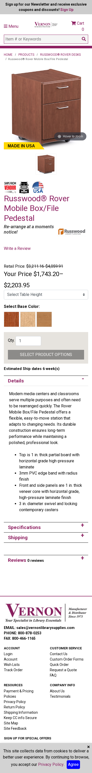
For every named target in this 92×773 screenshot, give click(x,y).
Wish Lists (12, 665)
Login (8, 654)
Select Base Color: (22, 306)
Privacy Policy (15, 702)
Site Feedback (15, 728)
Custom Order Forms (67, 659)
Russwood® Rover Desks (60, 54)
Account (10, 659)
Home (8, 54)
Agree (73, 764)
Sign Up (66, 10)
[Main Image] (46, 164)
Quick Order (59, 665)
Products (26, 54)
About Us (57, 691)
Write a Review (17, 248)
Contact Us (58, 654)
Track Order (13, 670)
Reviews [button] (26, 560)
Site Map (11, 723)
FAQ (53, 675)
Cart (80, 26)
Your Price (18, 274)
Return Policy (14, 707)
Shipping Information (21, 712)
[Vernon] (46, 613)
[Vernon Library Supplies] (45, 24)
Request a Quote (63, 670)
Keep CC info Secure (20, 718)
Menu (12, 26)
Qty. (11, 340)
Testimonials (60, 696)
